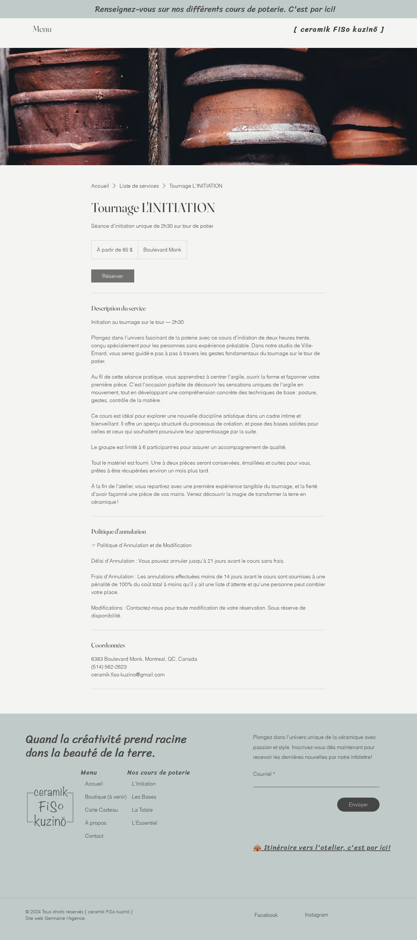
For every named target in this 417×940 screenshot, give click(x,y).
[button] (56, 29)
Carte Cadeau (101, 809)
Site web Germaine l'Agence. (55, 918)
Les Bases (144, 796)
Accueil (94, 783)
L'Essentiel (144, 822)
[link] (112, 275)
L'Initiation (144, 783)
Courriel (262, 773)
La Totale (142, 809)
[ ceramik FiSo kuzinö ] (339, 29)
